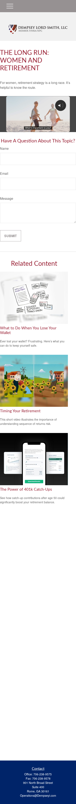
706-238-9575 (42, 774)
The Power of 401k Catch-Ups (26, 490)
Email (4, 173)
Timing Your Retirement (20, 411)
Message (6, 198)
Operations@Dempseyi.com (38, 795)
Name (4, 148)
